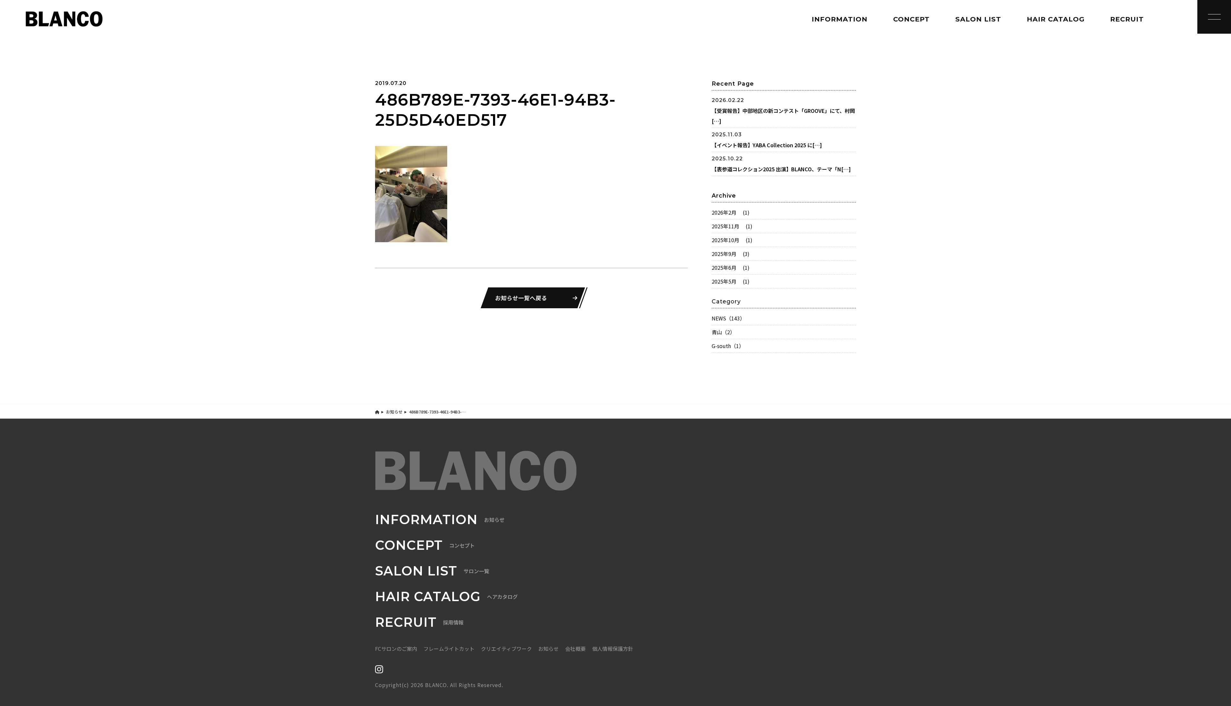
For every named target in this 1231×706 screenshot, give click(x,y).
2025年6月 (730, 267)
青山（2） (723, 332)
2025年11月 (732, 226)
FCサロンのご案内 (396, 648)
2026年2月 (730, 212)
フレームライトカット (448, 648)
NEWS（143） (728, 318)
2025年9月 (730, 254)
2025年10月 (732, 240)
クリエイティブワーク (506, 648)
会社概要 (575, 648)
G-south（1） (728, 346)
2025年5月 (730, 281)
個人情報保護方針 (612, 648)
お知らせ (394, 412)
